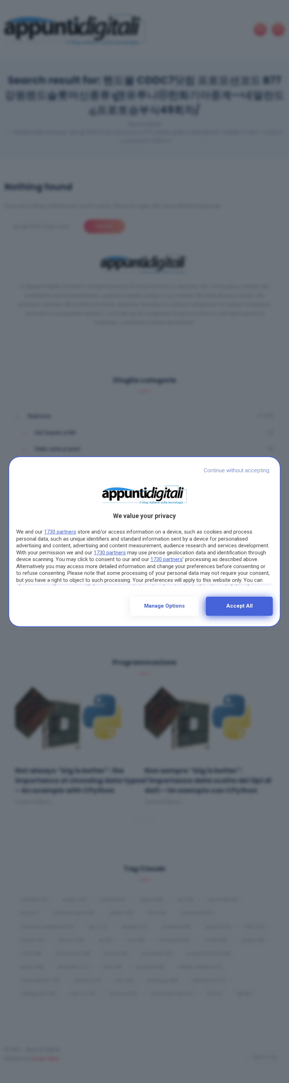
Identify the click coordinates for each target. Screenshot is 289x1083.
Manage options (164, 606)
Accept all (239, 606)
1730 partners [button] (60, 532)
